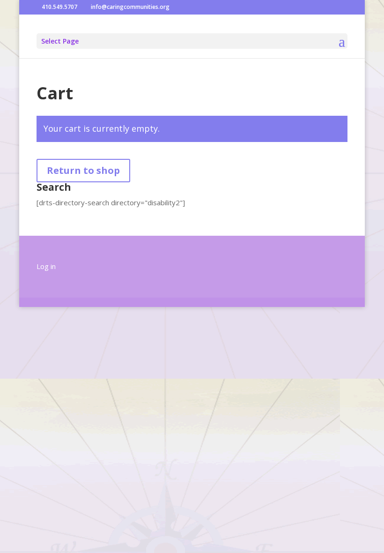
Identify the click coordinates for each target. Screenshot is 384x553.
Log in (46, 266)
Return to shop (83, 170)
